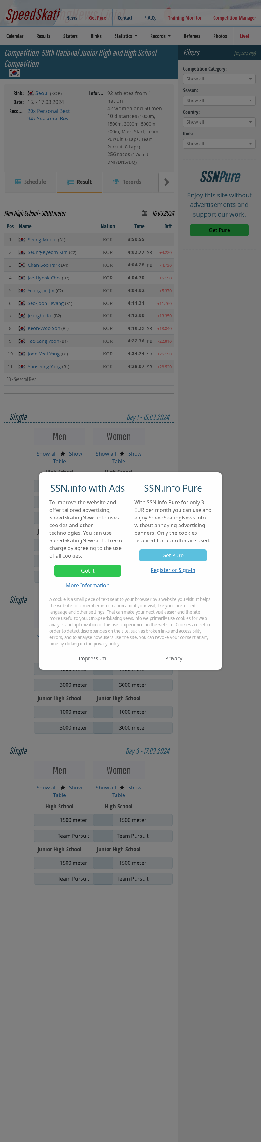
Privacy (173, 658)
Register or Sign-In (173, 570)
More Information (87, 585)
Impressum (92, 658)
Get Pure (173, 555)
